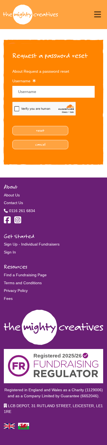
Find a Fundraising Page (25, 275)
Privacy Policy (16, 290)
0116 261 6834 (22, 211)
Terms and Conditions (23, 283)
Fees (8, 298)
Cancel (40, 144)
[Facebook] (7, 221)
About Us (12, 195)
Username (22, 81)
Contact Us (13, 203)
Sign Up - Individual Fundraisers (32, 244)
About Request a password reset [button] (40, 71)
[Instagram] (17, 221)
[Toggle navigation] (97, 14)
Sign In (10, 252)
